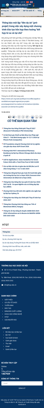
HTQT (6, 317)
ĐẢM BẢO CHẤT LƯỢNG (13, 311)
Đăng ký (22, 388)
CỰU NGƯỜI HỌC (10, 320)
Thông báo (6, 232)
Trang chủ (5, 11)
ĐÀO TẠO (7, 308)
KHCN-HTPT (16, 11)
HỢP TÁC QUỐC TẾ (28, 11)
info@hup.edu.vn (10, 285)
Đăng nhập (15, 2)
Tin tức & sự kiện (8, 235)
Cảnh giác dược (10, 341)
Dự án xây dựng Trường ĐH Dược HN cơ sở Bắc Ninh (20, 243)
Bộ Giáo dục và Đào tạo (13, 332)
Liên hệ (22, 2)
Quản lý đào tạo (11, 349)
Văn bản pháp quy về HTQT (12, 250)
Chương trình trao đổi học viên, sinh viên (16, 246)
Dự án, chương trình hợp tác (12, 239)
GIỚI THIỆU (8, 300)
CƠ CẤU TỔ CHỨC (10, 302)
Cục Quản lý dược (11, 338)
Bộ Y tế (7, 335)
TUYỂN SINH (8, 305)
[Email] (41, 117)
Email (7, 346)
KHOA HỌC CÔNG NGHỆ (13, 314)
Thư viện (8, 343)
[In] (37, 117)
